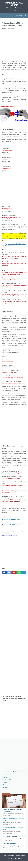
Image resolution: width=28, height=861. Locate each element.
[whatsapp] (19, 572)
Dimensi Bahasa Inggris (14, 4)
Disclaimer (17, 855)
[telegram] (23, 572)
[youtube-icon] (15, 11)
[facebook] (4, 572)
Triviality (5, 787)
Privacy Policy (10, 855)
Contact (23, 855)
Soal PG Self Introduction (9, 843)
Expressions (6, 777)
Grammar (5, 782)
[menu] (3, 15)
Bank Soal (6, 774)
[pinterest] (13, 572)
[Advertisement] (14, 45)
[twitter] (9, 572)
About (4, 855)
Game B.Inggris (7, 779)
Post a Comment (11, 28)
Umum (5, 790)
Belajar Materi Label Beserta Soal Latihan (14, 836)
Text (4, 785)
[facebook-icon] (13, 11)
